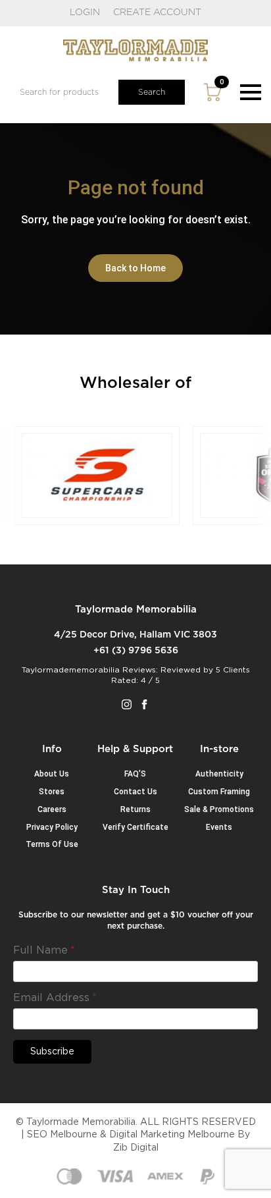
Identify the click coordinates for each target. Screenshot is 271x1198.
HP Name (29, 895)
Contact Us (135, 791)
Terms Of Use (52, 844)
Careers (51, 809)
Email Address (55, 998)
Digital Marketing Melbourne (172, 1134)
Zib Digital (136, 1148)
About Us (51, 773)
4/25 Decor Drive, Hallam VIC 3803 (135, 635)
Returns (135, 809)
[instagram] (127, 704)
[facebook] (144, 704)
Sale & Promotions (219, 809)
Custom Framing (219, 791)
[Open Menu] (250, 92)
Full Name (44, 950)
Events (219, 827)
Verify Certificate (135, 827)
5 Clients (233, 670)
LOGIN (85, 12)
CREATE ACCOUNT (157, 12)
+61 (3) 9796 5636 (135, 650)
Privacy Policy (52, 827)
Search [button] (151, 92)
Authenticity (219, 773)
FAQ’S (135, 773)
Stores (51, 791)
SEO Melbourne (62, 1134)
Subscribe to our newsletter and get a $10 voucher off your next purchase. (135, 920)
